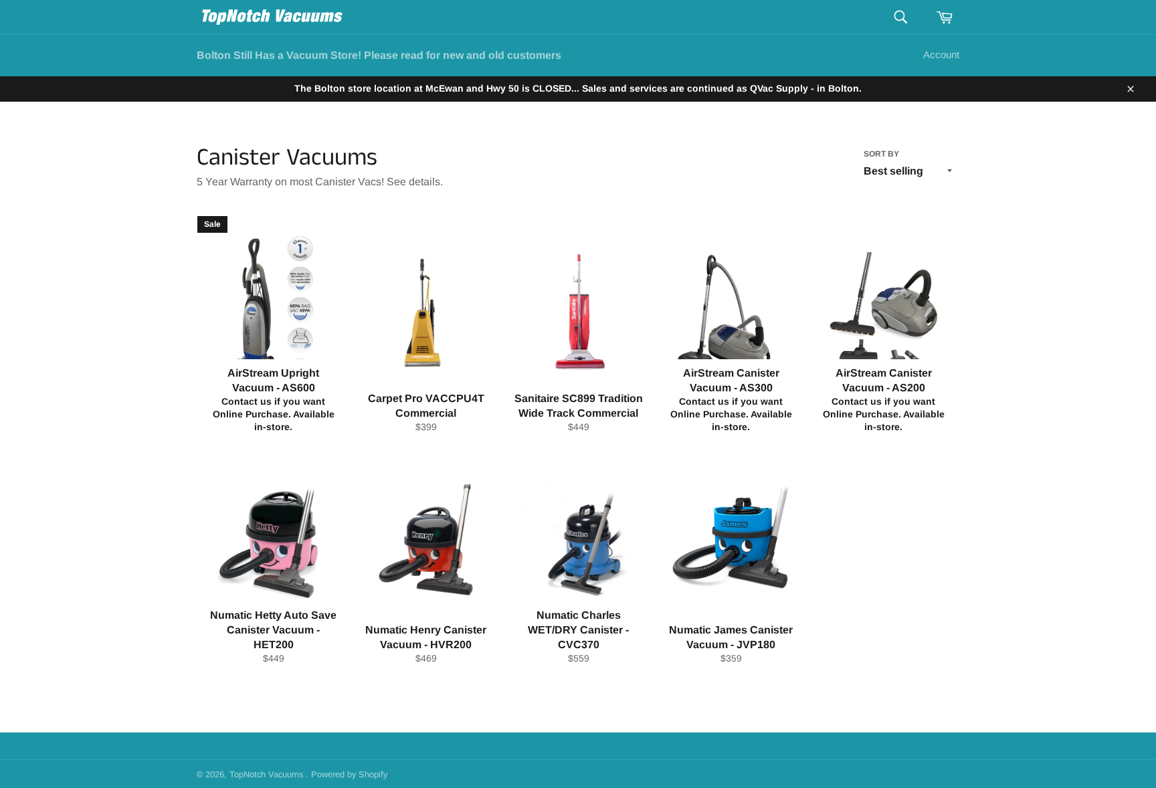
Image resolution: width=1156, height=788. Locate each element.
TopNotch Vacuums (267, 774)
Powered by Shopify (349, 774)
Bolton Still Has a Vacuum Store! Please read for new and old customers (379, 55)
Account (941, 54)
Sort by (881, 154)
